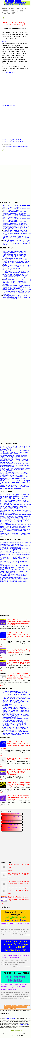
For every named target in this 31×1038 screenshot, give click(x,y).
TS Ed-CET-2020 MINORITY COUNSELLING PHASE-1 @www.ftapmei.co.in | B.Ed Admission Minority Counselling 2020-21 (15, 469)
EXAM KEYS (8, 146)
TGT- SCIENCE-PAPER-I (9, 72)
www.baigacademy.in (22, 1024)
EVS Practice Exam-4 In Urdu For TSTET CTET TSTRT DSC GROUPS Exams (16, 206)
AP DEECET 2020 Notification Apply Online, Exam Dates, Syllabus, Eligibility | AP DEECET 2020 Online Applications (16, 716)
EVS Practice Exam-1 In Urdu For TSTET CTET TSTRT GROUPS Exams (16, 219)
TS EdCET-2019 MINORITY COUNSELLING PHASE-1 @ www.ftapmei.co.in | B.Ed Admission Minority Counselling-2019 (18, 676)
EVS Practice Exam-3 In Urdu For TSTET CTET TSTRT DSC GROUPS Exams (16, 209)
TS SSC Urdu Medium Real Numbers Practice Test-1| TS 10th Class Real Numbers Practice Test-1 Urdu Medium (16, 711)
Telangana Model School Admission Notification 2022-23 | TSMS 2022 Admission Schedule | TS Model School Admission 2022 (16, 271)
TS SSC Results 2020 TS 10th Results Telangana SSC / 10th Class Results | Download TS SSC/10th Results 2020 (15, 535)
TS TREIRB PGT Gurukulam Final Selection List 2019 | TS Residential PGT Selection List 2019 (15, 546)
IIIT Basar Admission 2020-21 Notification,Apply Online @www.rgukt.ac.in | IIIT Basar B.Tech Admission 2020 (14, 478)
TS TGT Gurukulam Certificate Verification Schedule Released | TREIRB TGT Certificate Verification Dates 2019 (15, 554)
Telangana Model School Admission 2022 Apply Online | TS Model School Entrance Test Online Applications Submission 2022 (17, 267)
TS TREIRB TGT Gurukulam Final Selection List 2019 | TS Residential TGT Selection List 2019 (15, 543)
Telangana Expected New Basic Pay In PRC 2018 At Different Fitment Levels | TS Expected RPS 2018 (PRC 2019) (18, 662)
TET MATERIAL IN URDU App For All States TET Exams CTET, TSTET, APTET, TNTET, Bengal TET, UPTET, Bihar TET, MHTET (17, 733)
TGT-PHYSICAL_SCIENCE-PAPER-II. (13, 142)
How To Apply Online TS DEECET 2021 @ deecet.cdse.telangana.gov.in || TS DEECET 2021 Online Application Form (17, 297)
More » (2, 630)
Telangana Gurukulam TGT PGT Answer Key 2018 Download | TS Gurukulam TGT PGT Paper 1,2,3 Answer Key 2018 (14, 567)
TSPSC (14, 146)
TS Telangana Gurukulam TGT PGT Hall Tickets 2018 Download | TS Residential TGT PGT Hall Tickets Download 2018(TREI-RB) (15, 571)
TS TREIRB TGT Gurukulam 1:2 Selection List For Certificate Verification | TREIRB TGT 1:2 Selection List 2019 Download (14, 550)
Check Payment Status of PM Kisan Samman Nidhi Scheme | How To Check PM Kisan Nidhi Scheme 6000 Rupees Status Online (16, 720)
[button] (3, 18)
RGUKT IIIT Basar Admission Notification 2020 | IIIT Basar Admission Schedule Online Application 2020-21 (15, 482)
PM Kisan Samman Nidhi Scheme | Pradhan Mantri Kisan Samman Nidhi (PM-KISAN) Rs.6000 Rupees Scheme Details (15, 724)
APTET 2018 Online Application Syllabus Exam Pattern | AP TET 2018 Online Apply (18, 797)
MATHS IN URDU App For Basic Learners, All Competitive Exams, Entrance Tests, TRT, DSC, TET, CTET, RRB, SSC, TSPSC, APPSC (16, 729)
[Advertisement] (15, 89)
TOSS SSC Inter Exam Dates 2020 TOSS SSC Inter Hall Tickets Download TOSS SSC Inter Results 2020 (15, 505)
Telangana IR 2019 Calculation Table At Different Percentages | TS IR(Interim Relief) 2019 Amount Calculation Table (18, 772)
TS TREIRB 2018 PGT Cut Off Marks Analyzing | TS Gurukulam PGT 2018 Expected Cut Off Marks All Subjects (14, 558)
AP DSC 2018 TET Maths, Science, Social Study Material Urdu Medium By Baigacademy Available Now (18, 784)
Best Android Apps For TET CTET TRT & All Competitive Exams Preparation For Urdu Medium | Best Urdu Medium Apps (16, 227)
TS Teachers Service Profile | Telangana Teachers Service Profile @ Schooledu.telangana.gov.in (14, 508)
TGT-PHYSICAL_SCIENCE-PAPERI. (12, 140)
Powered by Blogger (16, 1030)
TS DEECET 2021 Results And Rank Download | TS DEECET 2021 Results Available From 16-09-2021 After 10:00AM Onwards (17, 287)
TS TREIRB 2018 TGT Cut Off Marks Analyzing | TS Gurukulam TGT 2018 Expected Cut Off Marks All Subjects (14, 563)
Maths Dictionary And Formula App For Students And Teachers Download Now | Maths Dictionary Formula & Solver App (17, 237)
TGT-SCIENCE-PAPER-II (9, 105)
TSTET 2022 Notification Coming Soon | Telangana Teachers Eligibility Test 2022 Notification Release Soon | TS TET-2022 (15, 223)
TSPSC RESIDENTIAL (22, 146)
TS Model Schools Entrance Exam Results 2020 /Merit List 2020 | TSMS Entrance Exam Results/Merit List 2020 (15, 530)
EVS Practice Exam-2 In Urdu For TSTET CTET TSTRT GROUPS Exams (16, 216)
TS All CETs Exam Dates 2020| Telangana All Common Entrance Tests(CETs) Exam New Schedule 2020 (16, 703)
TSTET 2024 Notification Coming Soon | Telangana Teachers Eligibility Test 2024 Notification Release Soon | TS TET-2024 (15, 213)
